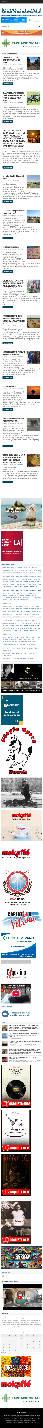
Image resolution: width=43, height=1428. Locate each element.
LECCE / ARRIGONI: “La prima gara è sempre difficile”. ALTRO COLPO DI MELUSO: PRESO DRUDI (13, 96)
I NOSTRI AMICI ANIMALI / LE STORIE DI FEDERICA (13, 420)
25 (21, 1347)
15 (3, 1344)
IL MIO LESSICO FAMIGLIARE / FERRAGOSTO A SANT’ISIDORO (24, 611)
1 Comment (19, 64)
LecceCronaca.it (21, 1412)
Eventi (3, 1022)
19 (27, 1344)
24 (15, 1347)
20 (33, 1344)
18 (21, 1344)
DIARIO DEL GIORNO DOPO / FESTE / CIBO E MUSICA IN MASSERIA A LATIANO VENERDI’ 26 (13, 319)
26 (27, 1347)
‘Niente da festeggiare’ (10, 246)
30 (9, 1350)
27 (33, 1347)
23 (9, 1347)
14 (39, 1341)
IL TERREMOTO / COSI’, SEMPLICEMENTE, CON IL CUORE (11, 60)
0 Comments (20, 102)
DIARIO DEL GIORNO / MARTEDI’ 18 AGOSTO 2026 (24, 567)
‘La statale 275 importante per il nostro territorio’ (13, 212)
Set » (6, 1352)
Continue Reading (8, 84)
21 (39, 1344)
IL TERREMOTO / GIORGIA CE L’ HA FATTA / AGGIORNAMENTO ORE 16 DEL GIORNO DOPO (13, 283)
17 (15, 1344)
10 (15, 1341)
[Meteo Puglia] (6, 1275)
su (7, 567)
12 (27, 1341)
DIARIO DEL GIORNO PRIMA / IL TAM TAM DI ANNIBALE (13, 353)
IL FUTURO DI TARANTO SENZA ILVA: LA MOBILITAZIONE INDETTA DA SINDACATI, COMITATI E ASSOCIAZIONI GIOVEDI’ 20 (24, 1035)
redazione (4, 64)
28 (39, 1347)
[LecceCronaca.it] (22, 16)
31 (15, 1350)
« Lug (2, 1352)
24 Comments (20, 180)
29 (3, 1350)
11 (21, 1341)
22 (3, 1347)
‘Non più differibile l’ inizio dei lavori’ (13, 177)
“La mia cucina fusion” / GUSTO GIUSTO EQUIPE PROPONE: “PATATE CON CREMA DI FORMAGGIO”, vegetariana (13, 458)
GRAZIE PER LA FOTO (9, 386)
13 (33, 1341)
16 (9, 1344)
